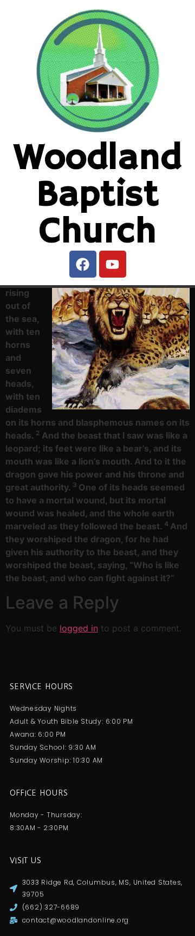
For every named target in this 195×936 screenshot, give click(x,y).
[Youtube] (112, 264)
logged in (79, 628)
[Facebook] (82, 264)
